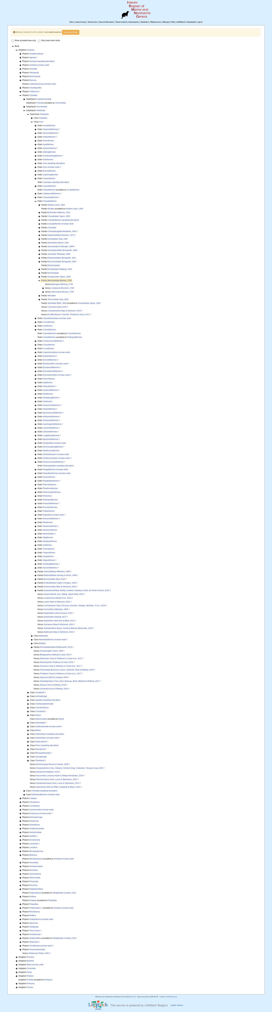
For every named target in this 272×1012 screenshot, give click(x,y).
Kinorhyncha (34, 840)
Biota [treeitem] (17, 46)
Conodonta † (40, 711)
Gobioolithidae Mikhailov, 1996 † (58, 571)
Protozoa (48, 980)
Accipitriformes (49, 125)
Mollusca (33, 855)
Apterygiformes (49, 152)
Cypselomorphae (56, 352)
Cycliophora (34, 806)
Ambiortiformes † (50, 137)
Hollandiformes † (50, 409)
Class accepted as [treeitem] (47, 719)
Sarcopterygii (41, 757)
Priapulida (52, 900)
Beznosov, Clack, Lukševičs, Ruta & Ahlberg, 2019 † (67, 670)
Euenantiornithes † (57, 375)
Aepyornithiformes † (51, 129)
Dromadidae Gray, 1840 (57, 239)
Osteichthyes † (47, 738)
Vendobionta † (35, 934)
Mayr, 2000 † (57, 307)
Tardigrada (34, 927)
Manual (166, 22)
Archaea (30, 957)
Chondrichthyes (42, 707)
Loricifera (33, 847)
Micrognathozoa (36, 851)
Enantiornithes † (56, 364)
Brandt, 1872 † (56, 617)
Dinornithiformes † (51, 360)
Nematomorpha (36, 866)
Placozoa (33, 885)
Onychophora (35, 874)
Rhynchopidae (53, 265)
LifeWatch (180, 22)
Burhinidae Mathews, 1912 (58, 212)
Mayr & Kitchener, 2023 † (65, 311)
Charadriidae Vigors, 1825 (58, 216)
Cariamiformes (49, 178)
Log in (199, 22)
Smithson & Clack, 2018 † (57, 662)
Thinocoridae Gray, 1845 (57, 299)
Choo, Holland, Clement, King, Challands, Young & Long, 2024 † (70, 768)
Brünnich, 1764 (62, 288)
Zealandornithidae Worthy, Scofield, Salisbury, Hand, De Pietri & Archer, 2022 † (77, 590)
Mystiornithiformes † (51, 439)
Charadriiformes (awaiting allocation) (63, 220)
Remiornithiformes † (51, 518)
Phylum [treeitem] (32, 54)
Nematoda (33, 862)
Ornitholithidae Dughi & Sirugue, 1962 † (61, 583)
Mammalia (43, 636)
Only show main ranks (50, 40)
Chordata (33, 95)
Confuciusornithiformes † (53, 341)
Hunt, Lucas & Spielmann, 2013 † (57, 779)
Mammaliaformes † (53, 639)
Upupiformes (48, 556)
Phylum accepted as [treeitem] (48, 859)
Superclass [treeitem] (39, 114)
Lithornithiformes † (51, 432)
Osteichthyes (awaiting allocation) (49, 734)
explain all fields (71, 32)
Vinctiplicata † (41, 946)
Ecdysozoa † (41, 813)
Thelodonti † (40, 760)
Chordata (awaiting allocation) (44, 791)
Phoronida (33, 881)
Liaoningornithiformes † (53, 424)
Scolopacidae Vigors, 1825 (59, 277)
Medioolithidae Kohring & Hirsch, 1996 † (61, 575)
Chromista (31, 968)
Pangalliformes (55, 469)
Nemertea (33, 870)
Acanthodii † (40, 692)
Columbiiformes (49, 333)
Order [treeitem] (46, 125)
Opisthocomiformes (51, 450)
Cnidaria (33, 798)
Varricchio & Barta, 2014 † (60, 621)
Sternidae (51, 295)
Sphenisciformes (50, 530)
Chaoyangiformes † (51, 197)
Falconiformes (49, 379)
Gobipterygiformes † (51, 398)
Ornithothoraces (56, 454)
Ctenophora (34, 802)
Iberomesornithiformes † (53, 413)
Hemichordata (35, 832)
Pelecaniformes (49, 484)
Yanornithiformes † (51, 568)
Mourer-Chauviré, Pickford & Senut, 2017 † (69, 314)
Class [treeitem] (40, 118)
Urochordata (60, 103)
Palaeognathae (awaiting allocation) (58, 466)
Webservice (155, 22)
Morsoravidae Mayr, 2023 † (55, 579)
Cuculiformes (48, 348)
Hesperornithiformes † (52, 405)
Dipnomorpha (41, 719)
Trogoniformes (49, 553)
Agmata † (33, 57)
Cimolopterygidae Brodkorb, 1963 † (62, 231)
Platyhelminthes (36, 889)
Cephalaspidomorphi (44, 704)
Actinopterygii (41, 696)
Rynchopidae (53, 273)
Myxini (38, 730)
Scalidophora (41, 919)
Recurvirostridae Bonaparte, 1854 (61, 261)
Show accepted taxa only (25, 40)
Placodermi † (41, 749)
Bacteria (30, 961)
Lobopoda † (34, 844)
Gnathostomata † (48, 726)
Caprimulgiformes (50, 175)
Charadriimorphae (57, 318)
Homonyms (133, 22)
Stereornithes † (49, 534)
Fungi (29, 972)
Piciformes (47, 496)
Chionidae (51, 227)
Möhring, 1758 (62, 284)
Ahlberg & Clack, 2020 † (56, 655)
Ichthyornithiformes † (52, 416)
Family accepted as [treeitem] (62, 209)
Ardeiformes (48, 159)
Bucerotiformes (49, 171)
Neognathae (54, 443)
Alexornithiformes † (51, 133)
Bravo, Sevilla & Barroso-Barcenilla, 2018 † (69, 628)
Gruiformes (47, 401)
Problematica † (35, 908)
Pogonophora (35, 893)
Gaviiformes (48, 394)
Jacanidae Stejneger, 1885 (58, 254)
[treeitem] (56, 280)
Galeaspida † (41, 723)
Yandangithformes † (51, 564)
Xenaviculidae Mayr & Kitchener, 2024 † (61, 587)
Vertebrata (40, 110)
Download (191, 22)
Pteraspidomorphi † (43, 753)
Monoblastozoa (35, 859)
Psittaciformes (49, 511)
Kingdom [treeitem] (26, 50)
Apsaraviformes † (50, 148)
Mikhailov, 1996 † (57, 609)
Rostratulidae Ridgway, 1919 (59, 269)
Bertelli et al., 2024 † (58, 598)
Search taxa (80, 22)
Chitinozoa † (34, 91)
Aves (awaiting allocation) (54, 163)
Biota (35, 964)
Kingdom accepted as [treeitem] (35, 980)
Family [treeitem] (53, 205)
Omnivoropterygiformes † (53, 447)
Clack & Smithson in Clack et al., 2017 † (62, 658)
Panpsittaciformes (57, 473)
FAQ (173, 22)
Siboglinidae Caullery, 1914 (64, 893)
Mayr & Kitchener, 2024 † (59, 624)
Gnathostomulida (36, 828)
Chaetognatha (35, 88)
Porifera (32, 896)
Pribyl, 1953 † (39, 953)
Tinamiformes (48, 549)
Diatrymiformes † (50, 356)
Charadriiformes (50, 201)
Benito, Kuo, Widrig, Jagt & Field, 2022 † (64, 594)
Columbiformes (49, 330)
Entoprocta (34, 821)
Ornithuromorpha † (57, 458)
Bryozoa (32, 80)
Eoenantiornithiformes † (53, 371)
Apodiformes (48, 144)
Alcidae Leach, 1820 (56, 205)
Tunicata (40, 103)
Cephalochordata (43, 99)
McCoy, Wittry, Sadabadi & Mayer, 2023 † (59, 787)
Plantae (30, 976)
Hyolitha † (33, 836)
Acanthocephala (36, 54)
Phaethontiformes (50, 488)
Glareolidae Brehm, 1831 (58, 243)
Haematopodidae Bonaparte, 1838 (62, 250)
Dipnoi (38, 715)
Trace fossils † (35, 930)
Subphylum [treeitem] (38, 99)
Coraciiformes (49, 345)
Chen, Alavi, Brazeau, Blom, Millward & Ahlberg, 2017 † (70, 681)
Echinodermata (35, 817)
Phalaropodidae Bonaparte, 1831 (61, 258)
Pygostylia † (54, 515)
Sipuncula (33, 923)
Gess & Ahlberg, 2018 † (54, 685)
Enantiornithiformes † (52, 367)
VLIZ (134, 997)
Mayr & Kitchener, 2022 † (58, 602)
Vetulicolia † (34, 942)
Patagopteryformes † (52, 481)
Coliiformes (48, 326)
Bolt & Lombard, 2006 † (54, 677)
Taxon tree (92, 22)
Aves (41, 122)
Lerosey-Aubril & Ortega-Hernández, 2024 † (60, 776)
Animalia (30, 50)
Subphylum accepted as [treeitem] (46, 103)
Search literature (106, 22)
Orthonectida (34, 878)
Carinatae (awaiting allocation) (56, 182)
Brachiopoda (34, 76)
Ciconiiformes (49, 322)
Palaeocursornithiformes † (54, 462)
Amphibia (43, 118)
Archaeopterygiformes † (53, 156)
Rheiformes (48, 522)
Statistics (144, 22)
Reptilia (42, 643)
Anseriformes (48, 141)
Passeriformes (49, 477)
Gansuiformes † (49, 386)
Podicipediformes (74, 337)
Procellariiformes (50, 507)
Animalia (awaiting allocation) (42, 61)
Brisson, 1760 (62, 292)
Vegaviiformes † (50, 560)
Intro (72, 22)
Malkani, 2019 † (48, 772)
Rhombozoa (34, 912)
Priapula (33, 900)
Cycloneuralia (41, 810)
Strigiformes (48, 537)
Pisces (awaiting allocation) (47, 745)
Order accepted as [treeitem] (58, 190)
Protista (30, 980)
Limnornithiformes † (51, 428)
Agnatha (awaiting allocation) (47, 700)
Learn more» (177, 1005)
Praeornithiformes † (51, 503)
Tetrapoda (44, 114)
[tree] (136, 517)
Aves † (52, 167)
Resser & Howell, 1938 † (53, 764)
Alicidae (50, 209)
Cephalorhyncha (42, 84)
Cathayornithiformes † (52, 193)
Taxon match (121, 22)
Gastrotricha (34, 825)
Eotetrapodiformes (45, 794)
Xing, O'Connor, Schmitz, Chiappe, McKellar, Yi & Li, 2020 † (75, 605)
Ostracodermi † (41, 741)
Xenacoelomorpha (37, 949)
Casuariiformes (49, 186)
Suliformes (47, 545)
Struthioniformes (50, 541)
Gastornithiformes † (51, 390)
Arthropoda (34, 72)
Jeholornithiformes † (51, 420)
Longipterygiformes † (52, 435)
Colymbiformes (49, 337)
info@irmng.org (171, 997)
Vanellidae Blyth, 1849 (57, 303)
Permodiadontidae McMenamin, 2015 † (57, 647)
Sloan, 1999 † (52, 651)
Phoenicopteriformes (52, 492)
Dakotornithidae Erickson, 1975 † (61, 235)
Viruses (30, 987)
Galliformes (48, 382)
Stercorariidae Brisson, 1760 (59, 280)
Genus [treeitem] (59, 284)
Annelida (33, 69)
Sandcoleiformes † (51, 526)
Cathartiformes (49, 190)
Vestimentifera (35, 938)
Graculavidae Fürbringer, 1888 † (61, 246)
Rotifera (32, 915)
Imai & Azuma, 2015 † (59, 613)
